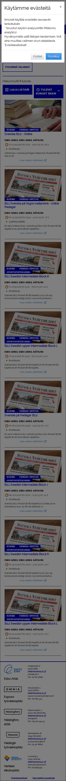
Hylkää (37, 56)
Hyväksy (53, 56)
